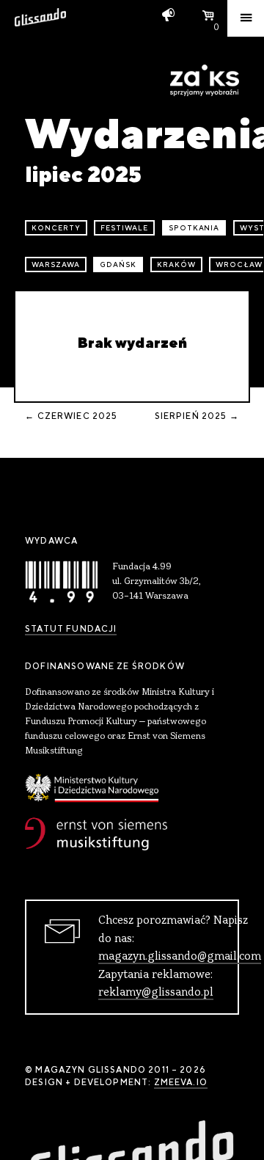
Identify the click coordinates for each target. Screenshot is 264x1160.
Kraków (176, 264)
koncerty (56, 228)
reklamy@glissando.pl (155, 993)
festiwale (124, 228)
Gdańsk (118, 264)
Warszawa (56, 264)
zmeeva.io (181, 1082)
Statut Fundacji (71, 629)
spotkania (194, 228)
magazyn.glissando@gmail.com (179, 957)
